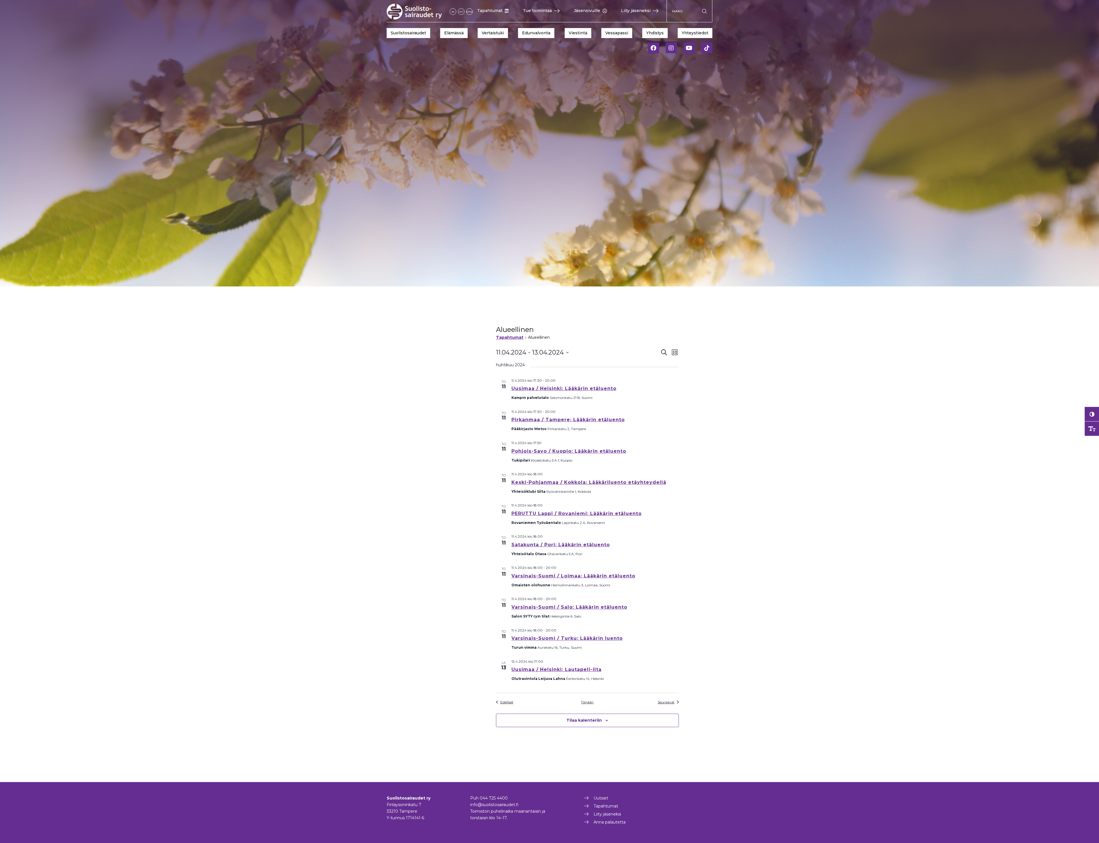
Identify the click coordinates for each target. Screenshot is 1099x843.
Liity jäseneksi (636, 10)
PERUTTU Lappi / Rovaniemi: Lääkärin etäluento (576, 513)
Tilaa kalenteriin (584, 720)
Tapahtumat (490, 10)
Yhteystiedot (695, 32)
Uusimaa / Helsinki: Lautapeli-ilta (556, 669)
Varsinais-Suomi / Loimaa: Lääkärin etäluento (573, 576)
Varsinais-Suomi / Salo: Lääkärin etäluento (569, 607)
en (461, 11)
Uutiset (601, 798)
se (453, 11)
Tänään (587, 702)
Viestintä (578, 32)
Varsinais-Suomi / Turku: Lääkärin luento (567, 638)
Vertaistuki (493, 32)
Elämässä (454, 32)
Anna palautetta (610, 822)
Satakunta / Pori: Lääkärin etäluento (560, 544)
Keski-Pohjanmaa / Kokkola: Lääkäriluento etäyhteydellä (588, 482)
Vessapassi (616, 32)
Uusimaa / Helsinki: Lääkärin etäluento (563, 388)
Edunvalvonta (536, 32)
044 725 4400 (494, 798)
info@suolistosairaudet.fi (494, 804)
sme (470, 11)
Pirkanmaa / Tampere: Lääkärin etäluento (568, 419)
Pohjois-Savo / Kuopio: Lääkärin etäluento (568, 451)
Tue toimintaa (537, 10)
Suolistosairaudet (408, 32)
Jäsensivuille (587, 10)
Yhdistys (655, 32)
